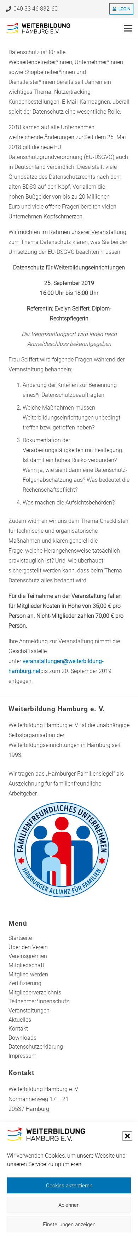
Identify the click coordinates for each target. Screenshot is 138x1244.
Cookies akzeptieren (69, 1185)
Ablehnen (69, 1205)
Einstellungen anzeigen (69, 1224)
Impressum (22, 1055)
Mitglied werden (28, 974)
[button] (127, 1136)
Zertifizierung (24, 983)
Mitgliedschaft (26, 965)
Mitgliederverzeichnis (34, 992)
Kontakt (18, 1028)
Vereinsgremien (27, 956)
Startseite (20, 938)
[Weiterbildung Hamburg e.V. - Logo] (38, 28)
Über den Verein (28, 947)
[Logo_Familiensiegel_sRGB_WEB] (69, 850)
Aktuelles (19, 1019)
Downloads (22, 1037)
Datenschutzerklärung (35, 1046)
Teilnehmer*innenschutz (38, 1001)
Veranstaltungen (29, 1010)
